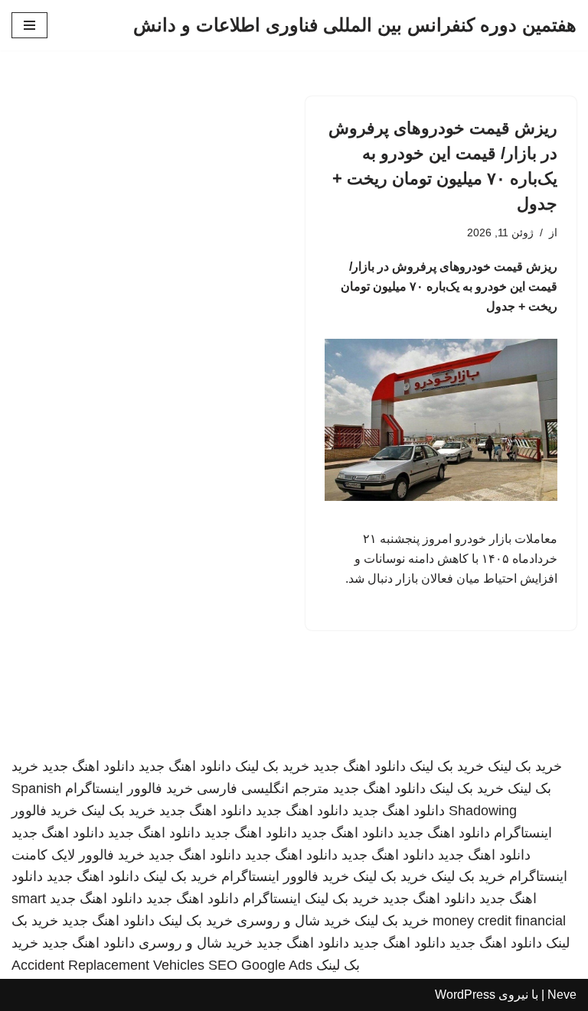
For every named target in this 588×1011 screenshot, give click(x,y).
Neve (562, 994)
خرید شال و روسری (294, 920)
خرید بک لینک (525, 766)
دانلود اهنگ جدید (359, 766)
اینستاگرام (272, 898)
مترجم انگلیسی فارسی (263, 788)
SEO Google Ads (260, 965)
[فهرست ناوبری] (29, 25)
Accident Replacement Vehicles (107, 965)
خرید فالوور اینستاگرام (129, 788)
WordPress (465, 994)
